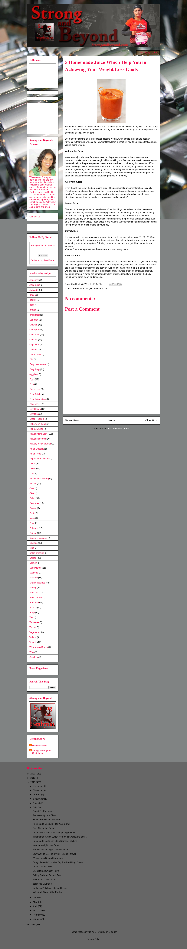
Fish (31, 384)
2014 (33, 924)
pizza (32, 518)
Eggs (31, 379)
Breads (32, 310)
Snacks (33, 607)
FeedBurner (49, 260)
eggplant (33, 374)
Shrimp (32, 588)
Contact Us (34, 217)
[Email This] (110, 284)
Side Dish (34, 592)
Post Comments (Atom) (118, 428)
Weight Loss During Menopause (48, 858)
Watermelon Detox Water (45, 879)
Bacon (32, 295)
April (35, 906)
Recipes (33, 543)
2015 (33, 782)
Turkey (32, 627)
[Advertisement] (111, 394)
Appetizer (34, 280)
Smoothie (34, 602)
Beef (31, 305)
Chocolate (34, 334)
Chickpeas (34, 329)
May (35, 902)
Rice (31, 548)
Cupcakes (34, 344)
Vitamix (33, 642)
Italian (32, 463)
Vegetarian (34, 632)
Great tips (34, 414)
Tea (31, 617)
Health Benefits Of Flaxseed (46, 819)
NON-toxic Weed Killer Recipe (47, 892)
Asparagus (34, 285)
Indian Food (35, 454)
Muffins (32, 483)
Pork (31, 523)
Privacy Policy (93, 939)
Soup (32, 612)
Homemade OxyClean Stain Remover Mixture (55, 841)
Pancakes (34, 503)
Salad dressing (36, 553)
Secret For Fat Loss (42, 811)
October (37, 794)
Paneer (33, 508)
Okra (31, 493)
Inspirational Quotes (39, 458)
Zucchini (33, 657)
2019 (33, 778)
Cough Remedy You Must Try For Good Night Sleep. (58, 862)
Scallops (33, 573)
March (36, 910)
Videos (32, 637)
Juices (32, 468)
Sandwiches (35, 568)
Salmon (33, 563)
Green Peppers (36, 419)
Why (31, 652)
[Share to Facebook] (118, 284)
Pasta (32, 513)
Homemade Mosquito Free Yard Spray (51, 824)
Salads (32, 558)
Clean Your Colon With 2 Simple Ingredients (54, 832)
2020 (33, 774)
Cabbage (33, 320)
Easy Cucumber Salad (43, 828)
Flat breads (34, 389)
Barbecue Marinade (42, 884)
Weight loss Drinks (38, 647)
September (38, 799)
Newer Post (72, 420)
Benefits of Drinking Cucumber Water (50, 849)
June (35, 897)
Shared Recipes (37, 583)
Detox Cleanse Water (43, 867)
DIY (31, 359)
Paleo (32, 498)
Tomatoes (34, 622)
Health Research (37, 439)
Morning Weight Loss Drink (46, 845)
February (37, 915)
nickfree (92, 932)
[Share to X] (115, 284)
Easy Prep (34, 369)
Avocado (33, 290)
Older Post (151, 420)
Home (112, 420)
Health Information (99, 288)
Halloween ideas (37, 424)
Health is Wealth (40, 745)
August (36, 803)
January (37, 919)
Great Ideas (35, 409)
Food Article (35, 394)
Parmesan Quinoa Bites (44, 815)
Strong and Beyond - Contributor (42, 751)
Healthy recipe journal (40, 444)
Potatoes (33, 528)
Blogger (112, 932)
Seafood (33, 578)
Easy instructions (37, 364)
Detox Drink (35, 354)
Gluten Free (35, 404)
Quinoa (33, 533)
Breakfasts (34, 315)
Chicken (33, 325)
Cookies (33, 339)
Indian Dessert (36, 449)
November (38, 790)
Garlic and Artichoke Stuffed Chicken (50, 888)
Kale (31, 473)
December (38, 786)
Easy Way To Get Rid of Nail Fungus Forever (54, 854)
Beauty (32, 300)
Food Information (81, 288)
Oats (31, 488)
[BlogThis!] (113, 284)
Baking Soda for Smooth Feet (47, 875)
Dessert (33, 349)
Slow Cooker (35, 597)
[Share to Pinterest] (121, 284)
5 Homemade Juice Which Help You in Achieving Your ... (60, 837)
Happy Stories (36, 429)
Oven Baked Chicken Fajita (46, 871)
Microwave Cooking (39, 478)
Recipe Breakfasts (38, 538)
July (35, 807)
